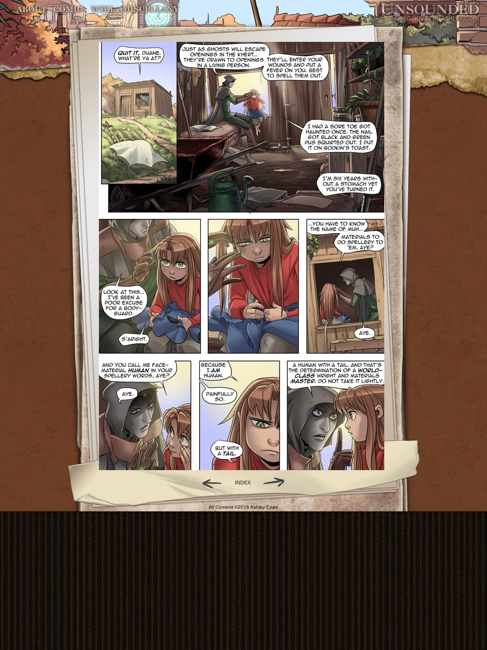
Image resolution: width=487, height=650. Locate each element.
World (102, 9)
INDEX (243, 482)
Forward (277, 482)
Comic (68, 9)
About (32, 9)
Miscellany (150, 9)
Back (208, 482)
